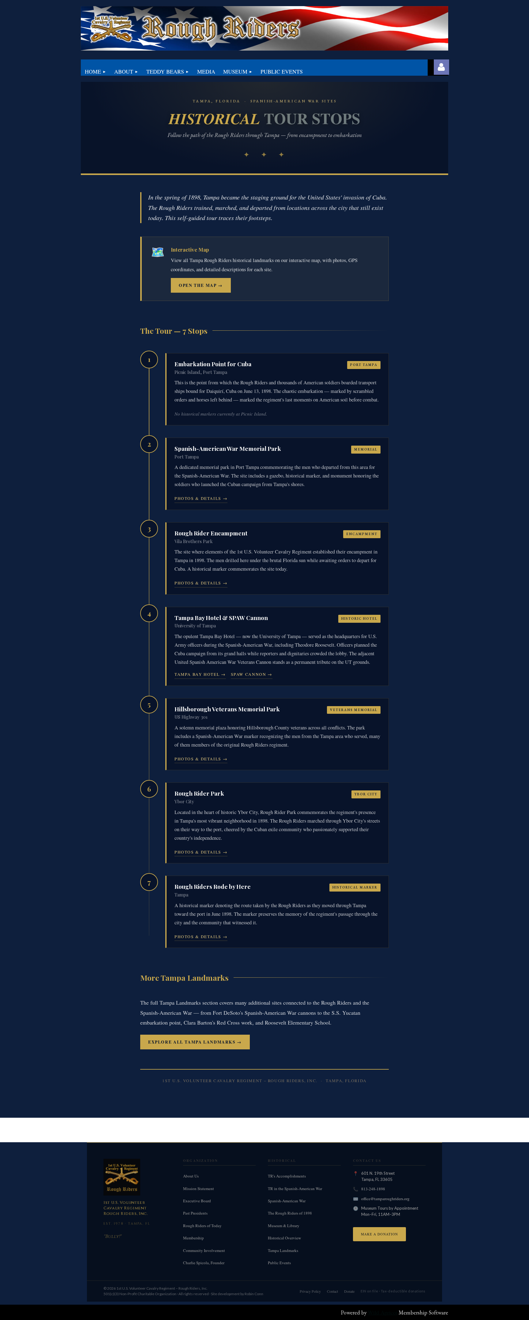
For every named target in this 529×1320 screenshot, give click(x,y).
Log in (441, 67)
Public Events (279, 1262)
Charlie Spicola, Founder (203, 1262)
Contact (332, 1291)
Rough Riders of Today (202, 1225)
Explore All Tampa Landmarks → (195, 1042)
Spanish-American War (287, 1201)
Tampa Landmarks (283, 1250)
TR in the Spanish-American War (295, 1188)
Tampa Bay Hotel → (200, 674)
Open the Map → (201, 285)
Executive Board (197, 1201)
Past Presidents (195, 1213)
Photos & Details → (200, 498)
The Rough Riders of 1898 (290, 1213)
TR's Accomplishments (287, 1176)
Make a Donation (379, 1234)
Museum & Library (283, 1225)
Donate (349, 1291)
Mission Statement (198, 1188)
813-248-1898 (373, 1189)
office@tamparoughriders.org (385, 1198)
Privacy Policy (310, 1291)
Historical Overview (284, 1238)
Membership (193, 1238)
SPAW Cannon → (251, 674)
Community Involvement (204, 1250)
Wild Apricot (382, 1312)
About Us (191, 1176)
